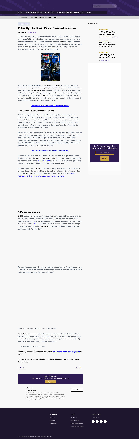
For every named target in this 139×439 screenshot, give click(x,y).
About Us (52, 418)
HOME (20, 12)
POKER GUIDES (49, 12)
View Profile (77, 389)
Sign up (50, 382)
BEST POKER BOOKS (63, 12)
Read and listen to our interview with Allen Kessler (50, 150)
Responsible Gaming (77, 423)
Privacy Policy (75, 420)
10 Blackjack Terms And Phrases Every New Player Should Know (107, 44)
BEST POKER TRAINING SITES (33, 12)
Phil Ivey (37, 224)
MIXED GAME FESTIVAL (77, 12)
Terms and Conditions (77, 426)
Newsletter (53, 423)
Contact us (95, 417)
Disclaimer (74, 418)
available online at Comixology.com (66, 352)
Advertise (52, 420)
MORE (89, 12)
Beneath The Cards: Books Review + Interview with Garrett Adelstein (108, 33)
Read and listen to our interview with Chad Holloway (50, 105)
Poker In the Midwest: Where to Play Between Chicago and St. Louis (107, 56)
